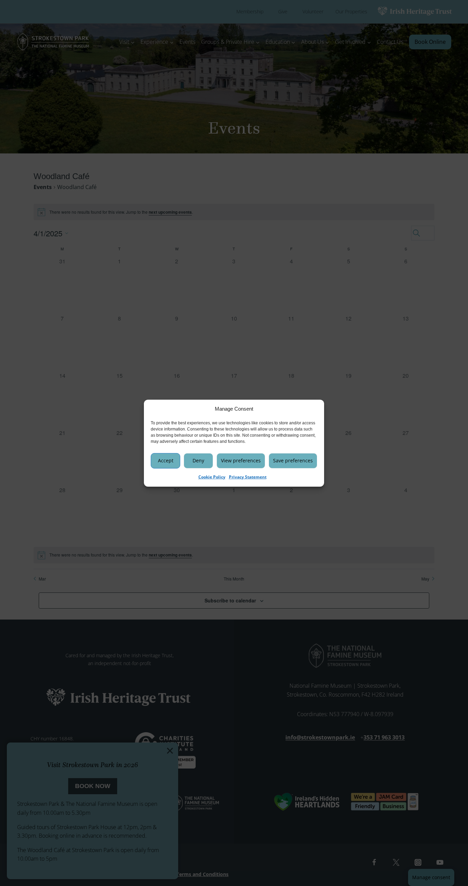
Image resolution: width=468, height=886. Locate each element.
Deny (198, 460)
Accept (165, 460)
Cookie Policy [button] (211, 476)
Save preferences (293, 460)
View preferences (241, 460)
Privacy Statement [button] (248, 476)
